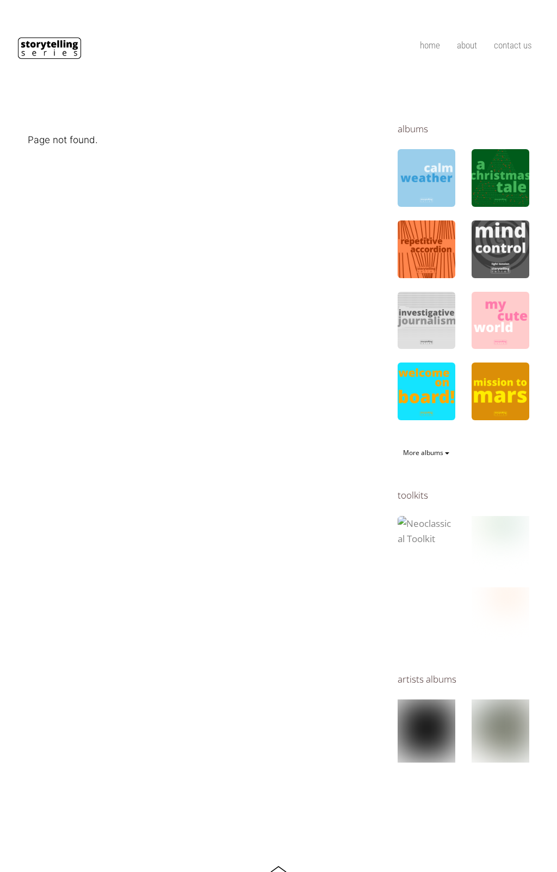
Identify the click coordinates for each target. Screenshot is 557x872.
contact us (513, 45)
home (430, 45)
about (467, 45)
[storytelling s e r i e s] (49, 54)
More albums (424, 452)
